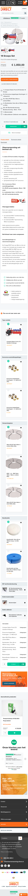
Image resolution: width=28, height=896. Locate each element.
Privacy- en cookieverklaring (7, 851)
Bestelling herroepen (6, 830)
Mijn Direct (8, 3)
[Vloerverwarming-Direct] (6, 9)
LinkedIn (5, 866)
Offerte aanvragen (24, 9)
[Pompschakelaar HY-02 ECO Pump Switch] (12, 708)
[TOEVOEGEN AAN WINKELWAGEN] (12, 733)
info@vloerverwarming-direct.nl (14, 861)
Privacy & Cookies (22, 886)
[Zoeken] (25, 13)
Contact (3, 801)
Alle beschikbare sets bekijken (9, 84)
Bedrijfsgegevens (5, 812)
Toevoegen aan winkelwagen (14, 733)
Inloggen (3, 824)
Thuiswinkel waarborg (13, 877)
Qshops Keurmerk (24, 872)
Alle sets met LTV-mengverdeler (9, 79)
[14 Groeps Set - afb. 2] (11, 50)
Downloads (4, 142)
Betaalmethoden (12, 872)
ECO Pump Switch (7, 724)
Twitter (9, 866)
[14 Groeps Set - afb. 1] (14, 36)
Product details (5, 139)
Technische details (16, 139)
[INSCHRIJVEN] (20, 838)
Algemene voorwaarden (11, 886)
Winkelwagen (25, 2)
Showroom (4, 807)
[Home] (3, 2)
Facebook (2, 866)
